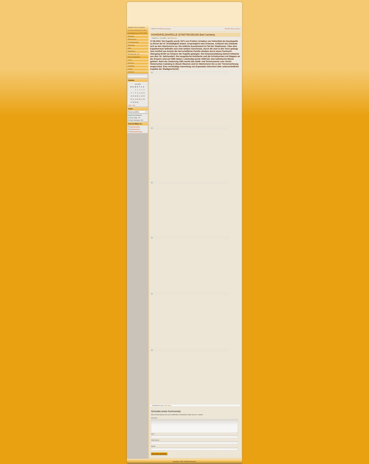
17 (139, 96)
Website (153, 446)
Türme (130, 60)
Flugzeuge (131, 66)
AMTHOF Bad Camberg (232, 29)
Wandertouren (132, 39)
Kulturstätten (167, 405)
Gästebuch (131, 72)
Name (153, 434)
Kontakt (130, 69)
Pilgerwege (131, 45)
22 (135, 99)
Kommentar (154, 418)
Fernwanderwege (133, 42)
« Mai (129, 105)
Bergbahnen (131, 51)
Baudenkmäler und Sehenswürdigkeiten (134, 55)
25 (142, 99)
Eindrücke (131, 63)
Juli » (133, 105)
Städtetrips (131, 36)
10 (139, 93)
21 (133, 99)
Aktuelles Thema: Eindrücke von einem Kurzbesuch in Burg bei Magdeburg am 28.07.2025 (137, 30)
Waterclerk (173, 38)
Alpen (129, 48)
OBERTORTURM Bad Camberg (161, 29)
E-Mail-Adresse (155, 440)
